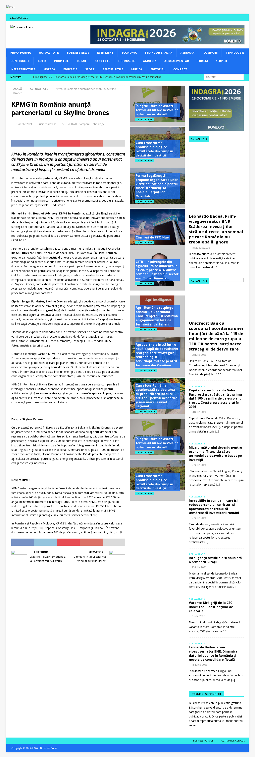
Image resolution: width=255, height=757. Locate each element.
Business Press (47, 124)
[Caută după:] (224, 77)
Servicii (221, 61)
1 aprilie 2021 (24, 124)
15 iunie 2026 (199, 664)
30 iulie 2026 (145, 201)
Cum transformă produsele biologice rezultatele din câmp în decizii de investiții (154, 149)
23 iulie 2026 (199, 567)
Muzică (136, 69)
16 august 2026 (146, 329)
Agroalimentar (176, 61)
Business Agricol (203, 740)
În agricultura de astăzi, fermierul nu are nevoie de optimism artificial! (157, 110)
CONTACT (180, 69)
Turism (202, 61)
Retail (82, 61)
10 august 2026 (146, 411)
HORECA (49, 69)
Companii (210, 52)
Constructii (20, 61)
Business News (78, 52)
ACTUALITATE (49, 52)
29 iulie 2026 (145, 283)
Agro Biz (149, 61)
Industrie (61, 61)
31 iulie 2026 (145, 119)
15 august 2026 (146, 370)
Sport (90, 69)
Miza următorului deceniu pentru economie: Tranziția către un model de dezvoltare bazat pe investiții (215, 453)
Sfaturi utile (113, 69)
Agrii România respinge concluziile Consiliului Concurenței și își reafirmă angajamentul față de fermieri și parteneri (157, 315)
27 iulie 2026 (199, 465)
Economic (129, 52)
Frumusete (126, 61)
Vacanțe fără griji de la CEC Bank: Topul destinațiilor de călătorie (211, 607)
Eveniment (105, 52)
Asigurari (187, 52)
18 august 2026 (201, 247)
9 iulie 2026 (198, 616)
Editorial (157, 69)
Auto (42, 61)
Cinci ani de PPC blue (152, 237)
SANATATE (102, 61)
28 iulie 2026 (199, 354)
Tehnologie (235, 52)
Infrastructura (23, 69)
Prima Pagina (20, 52)
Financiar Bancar (158, 52)
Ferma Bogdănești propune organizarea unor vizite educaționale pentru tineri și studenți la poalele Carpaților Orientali (157, 185)
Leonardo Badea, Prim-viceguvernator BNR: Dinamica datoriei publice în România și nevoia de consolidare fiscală (213, 653)
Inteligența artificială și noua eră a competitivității (215, 560)
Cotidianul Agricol (233, 740)
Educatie (70, 69)
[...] (215, 267)
